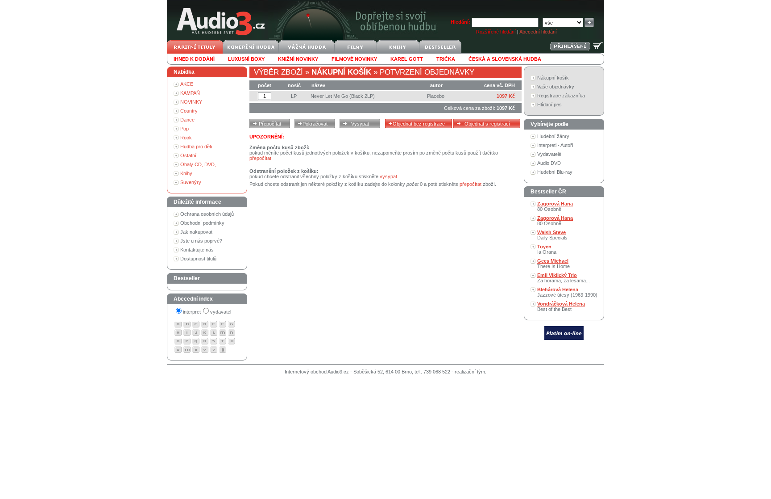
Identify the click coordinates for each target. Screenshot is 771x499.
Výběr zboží (278, 72)
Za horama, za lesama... (563, 278)
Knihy (186, 173)
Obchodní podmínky (202, 223)
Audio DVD (549, 163)
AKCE (186, 84)
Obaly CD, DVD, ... (200, 164)
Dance (187, 119)
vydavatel (220, 311)
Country (189, 110)
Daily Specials (552, 235)
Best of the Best (561, 306)
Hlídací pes (549, 104)
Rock (186, 137)
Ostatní (188, 155)
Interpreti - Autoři (555, 145)
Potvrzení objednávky (427, 72)
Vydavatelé (549, 154)
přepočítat (260, 158)
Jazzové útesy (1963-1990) (567, 292)
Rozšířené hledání (496, 31)
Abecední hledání (538, 31)
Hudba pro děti (196, 146)
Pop (184, 128)
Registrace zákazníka (561, 95)
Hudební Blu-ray (554, 172)
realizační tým (470, 371)
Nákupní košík (553, 77)
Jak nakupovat (196, 232)
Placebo (435, 96)
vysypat (388, 176)
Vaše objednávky (555, 86)
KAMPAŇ (190, 93)
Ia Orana (546, 249)
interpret (192, 311)
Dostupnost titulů (198, 258)
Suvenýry (190, 182)
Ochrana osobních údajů (207, 214)
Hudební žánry (553, 136)
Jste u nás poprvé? (201, 240)
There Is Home (553, 263)
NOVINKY (191, 102)
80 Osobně (555, 206)
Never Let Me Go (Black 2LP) (343, 96)
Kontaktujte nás (197, 249)
